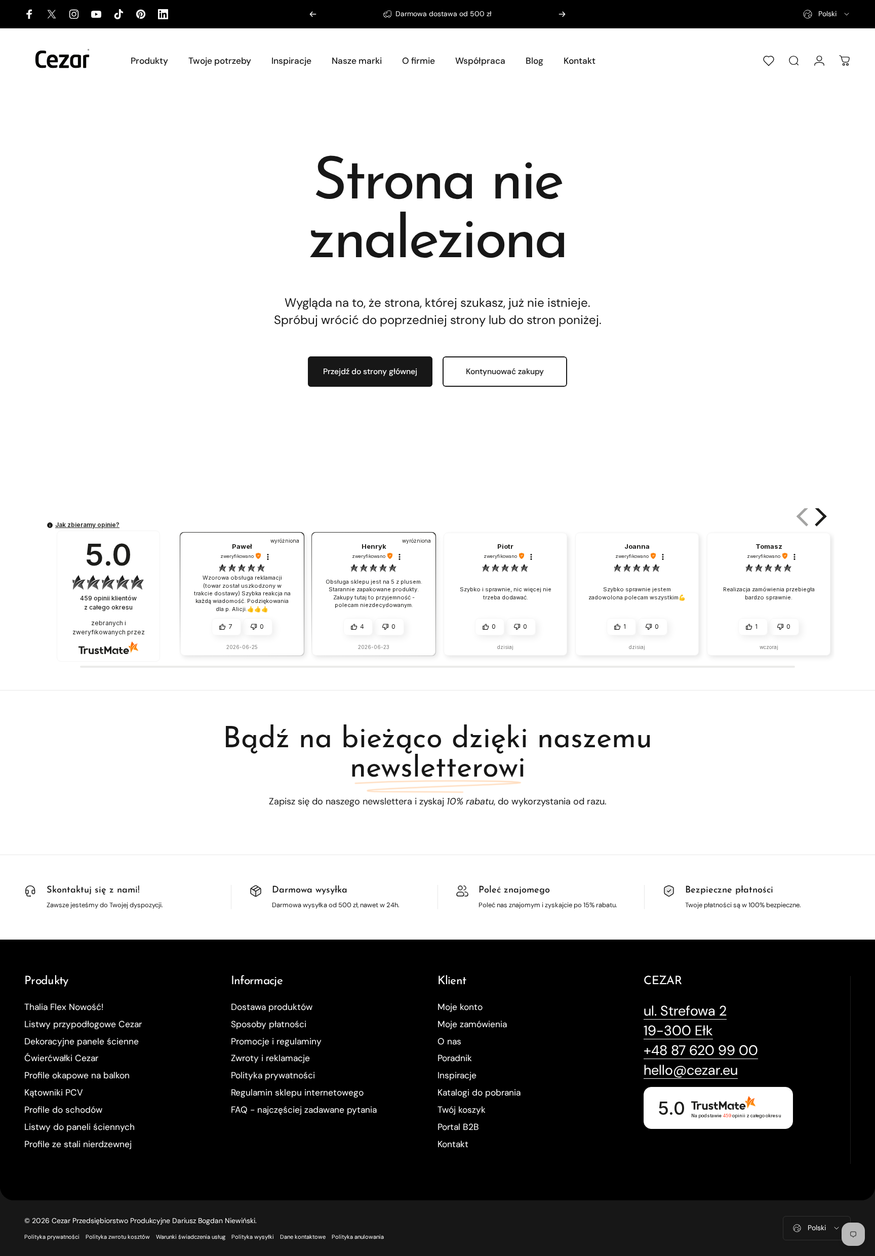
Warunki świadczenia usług (190, 1236)
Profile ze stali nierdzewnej (78, 1144)
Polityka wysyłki (252, 1236)
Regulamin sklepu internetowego (297, 1092)
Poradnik (454, 1058)
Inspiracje (456, 1075)
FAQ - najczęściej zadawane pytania (304, 1110)
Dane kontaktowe (303, 1236)
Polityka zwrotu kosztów (118, 1236)
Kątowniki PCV (53, 1092)
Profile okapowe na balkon (77, 1075)
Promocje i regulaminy (276, 1041)
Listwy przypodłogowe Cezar (83, 1024)
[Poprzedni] (313, 14)
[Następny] (562, 14)
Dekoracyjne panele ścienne (81, 1041)
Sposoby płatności (268, 1024)
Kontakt (452, 1144)
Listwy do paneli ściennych (79, 1127)
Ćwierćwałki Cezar (61, 1058)
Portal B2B (458, 1127)
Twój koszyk (461, 1110)
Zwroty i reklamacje (270, 1058)
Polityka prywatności (273, 1075)
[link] (685, 1011)
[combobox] (827, 14)
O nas (449, 1041)
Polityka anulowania (358, 1236)
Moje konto (460, 1007)
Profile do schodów (63, 1110)
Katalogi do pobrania (479, 1092)
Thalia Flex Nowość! (63, 1007)
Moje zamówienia (472, 1024)
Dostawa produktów (271, 1007)
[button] (803, 516)
